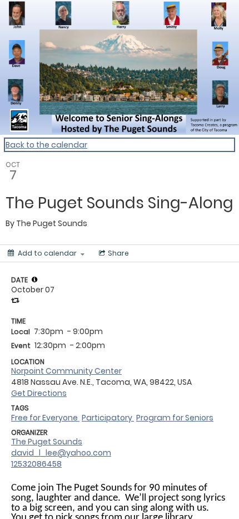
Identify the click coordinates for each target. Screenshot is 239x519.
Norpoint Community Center (66, 370)
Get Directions (39, 393)
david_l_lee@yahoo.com (61, 452)
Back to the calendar (46, 144)
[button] (34, 279)
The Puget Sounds (46, 441)
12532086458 (36, 463)
